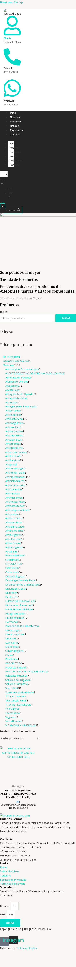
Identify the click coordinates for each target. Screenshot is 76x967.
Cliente (7, 38)
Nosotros (15, 117)
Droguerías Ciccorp (11, 2)
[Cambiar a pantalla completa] (19, 958)
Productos (15, 121)
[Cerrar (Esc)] (44, 958)
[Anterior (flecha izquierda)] (6, 964)
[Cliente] (12, 34)
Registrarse (16, 130)
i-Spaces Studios (27, 948)
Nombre (5, 906)
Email (3, 914)
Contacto (15, 134)
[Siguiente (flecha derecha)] (19, 964)
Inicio (13, 112)
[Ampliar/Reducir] (6, 958)
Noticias (14, 125)
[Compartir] (31, 958)
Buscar (4, 312)
